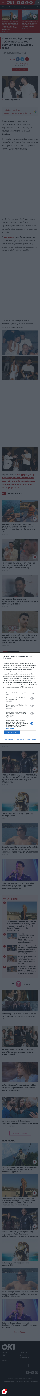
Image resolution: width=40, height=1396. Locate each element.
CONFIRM (12, 732)
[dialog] (20, 698)
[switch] (32, 698)
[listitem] (20, 693)
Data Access (20, 739)
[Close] (36, 657)
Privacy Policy (31, 739)
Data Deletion (8, 739)
